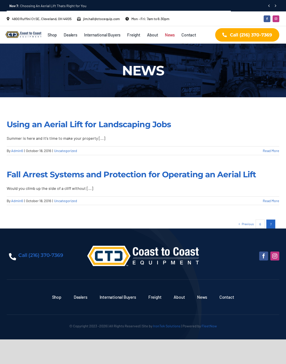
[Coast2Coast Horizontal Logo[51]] (24, 30)
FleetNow (209, 326)
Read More (271, 150)
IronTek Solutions (167, 326)
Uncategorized (65, 150)
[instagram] (276, 18)
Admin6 (17, 150)
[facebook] (267, 18)
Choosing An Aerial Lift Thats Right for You (47, 6)
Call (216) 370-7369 (40, 255)
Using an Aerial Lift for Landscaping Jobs (89, 124)
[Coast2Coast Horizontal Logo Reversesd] (143, 247)
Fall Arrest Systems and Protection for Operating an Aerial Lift (131, 174)
